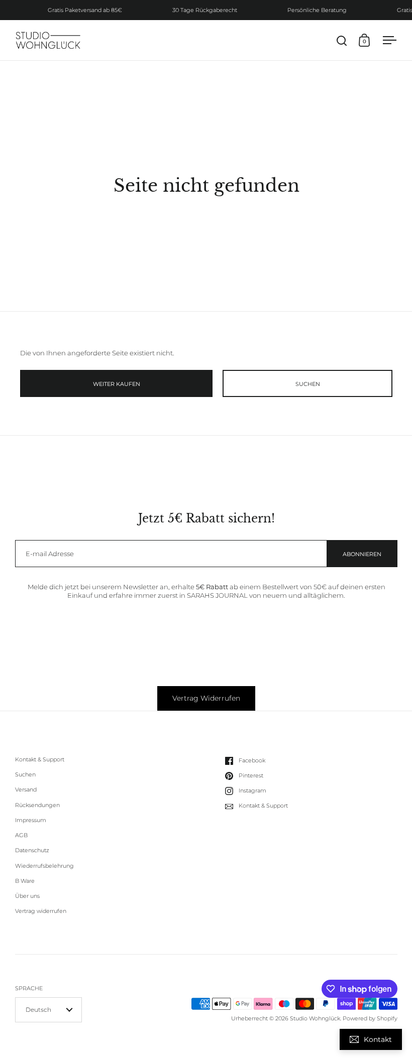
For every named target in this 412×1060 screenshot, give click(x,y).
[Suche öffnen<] (342, 40)
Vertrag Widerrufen (206, 698)
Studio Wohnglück (315, 1018)
